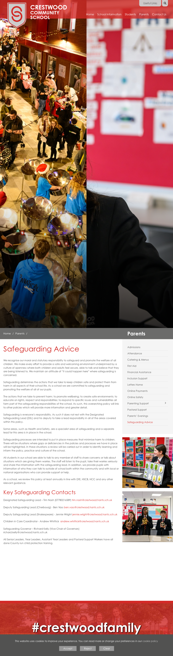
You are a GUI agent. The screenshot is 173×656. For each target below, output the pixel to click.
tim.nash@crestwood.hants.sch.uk (92, 500)
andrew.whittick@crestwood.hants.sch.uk (84, 521)
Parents (19, 333)
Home (7, 333)
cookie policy (150, 641)
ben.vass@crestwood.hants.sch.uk (84, 507)
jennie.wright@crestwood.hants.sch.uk (94, 514)
